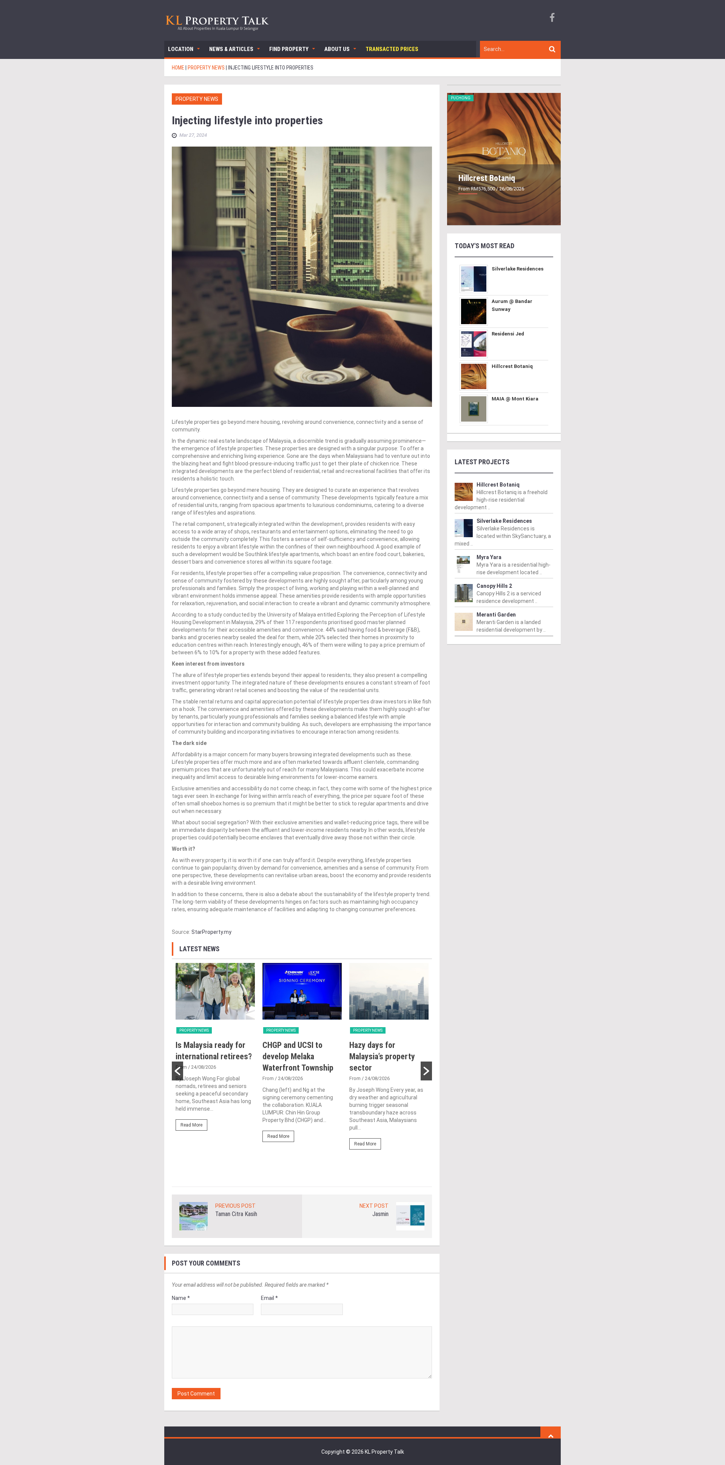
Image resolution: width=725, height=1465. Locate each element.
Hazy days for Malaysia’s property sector (382, 1056)
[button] (177, 1071)
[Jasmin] (410, 1216)
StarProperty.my (211, 932)
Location (180, 49)
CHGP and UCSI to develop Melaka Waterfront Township (297, 1056)
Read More (191, 1125)
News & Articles (231, 49)
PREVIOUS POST (235, 1206)
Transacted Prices (392, 49)
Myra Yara (489, 557)
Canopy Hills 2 (494, 586)
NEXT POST (374, 1206)
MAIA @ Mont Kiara (515, 399)
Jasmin (380, 1214)
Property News (197, 99)
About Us (337, 49)
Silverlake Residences (517, 269)
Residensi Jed (508, 334)
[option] (215, 1050)
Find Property (289, 49)
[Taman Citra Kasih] (193, 1216)
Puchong (460, 98)
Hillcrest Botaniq (486, 178)
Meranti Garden (496, 615)
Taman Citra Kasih (236, 1214)
